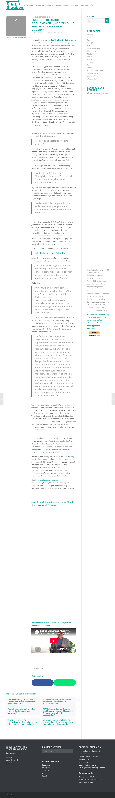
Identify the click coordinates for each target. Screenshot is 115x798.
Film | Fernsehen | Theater (97, 43)
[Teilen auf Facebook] (43, 682)
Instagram (46, 767)
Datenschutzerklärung (87, 765)
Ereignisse (91, 37)
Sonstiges (90, 62)
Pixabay (10, 40)
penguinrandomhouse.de (48, 480)
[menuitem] (13, 5)
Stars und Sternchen (95, 70)
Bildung (90, 34)
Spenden (9, 757)
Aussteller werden (13, 760)
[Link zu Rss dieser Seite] (23, 15)
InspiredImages (22, 37)
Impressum (83, 762)
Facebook (46, 765)
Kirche (89, 45)
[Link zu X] (16, 15)
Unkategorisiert (93, 73)
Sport (89, 65)
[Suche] (92, 5)
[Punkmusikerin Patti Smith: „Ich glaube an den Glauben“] (1, 399)
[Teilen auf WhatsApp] (65, 682)
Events (89, 40)
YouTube (45, 770)
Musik (89, 56)
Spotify (45, 776)
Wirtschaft (91, 76)
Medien (90, 54)
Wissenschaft (57, 33)
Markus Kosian (39, 668)
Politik (89, 59)
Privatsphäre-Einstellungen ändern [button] (92, 768)
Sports (89, 68)
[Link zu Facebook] (6, 15)
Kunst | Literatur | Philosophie (41, 33)
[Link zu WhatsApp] (19, 15)
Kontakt (9, 763)
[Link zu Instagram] (9, 15)
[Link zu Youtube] (13, 15)
